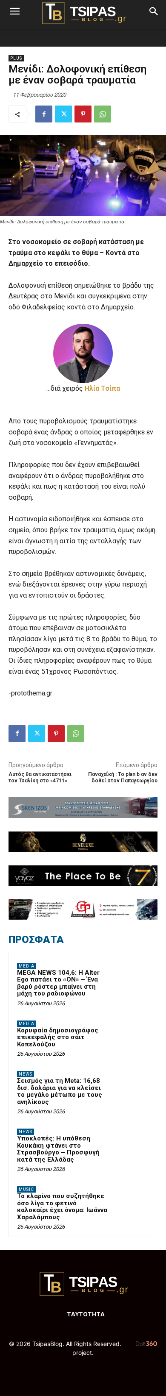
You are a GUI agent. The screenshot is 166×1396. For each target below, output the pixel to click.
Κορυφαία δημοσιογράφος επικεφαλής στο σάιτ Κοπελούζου (57, 1037)
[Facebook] (43, 114)
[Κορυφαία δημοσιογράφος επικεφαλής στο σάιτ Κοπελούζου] (128, 1035)
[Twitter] (63, 114)
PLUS (16, 58)
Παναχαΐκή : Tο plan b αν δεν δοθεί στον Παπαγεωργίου (122, 777)
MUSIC (26, 1189)
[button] (14, 11)
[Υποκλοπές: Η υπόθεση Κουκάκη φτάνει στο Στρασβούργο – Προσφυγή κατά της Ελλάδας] (128, 1143)
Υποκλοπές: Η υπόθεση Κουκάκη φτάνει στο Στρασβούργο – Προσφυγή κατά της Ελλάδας (58, 1149)
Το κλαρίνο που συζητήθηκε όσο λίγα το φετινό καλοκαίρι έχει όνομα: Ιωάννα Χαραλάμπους (62, 1206)
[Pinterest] (83, 114)
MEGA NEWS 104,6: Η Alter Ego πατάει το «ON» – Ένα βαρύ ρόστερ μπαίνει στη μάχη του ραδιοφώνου (58, 983)
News (25, 1074)
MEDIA (26, 966)
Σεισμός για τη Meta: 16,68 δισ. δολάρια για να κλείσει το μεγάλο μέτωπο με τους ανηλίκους (59, 1091)
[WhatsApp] (102, 114)
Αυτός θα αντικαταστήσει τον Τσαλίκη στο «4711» (40, 777)
